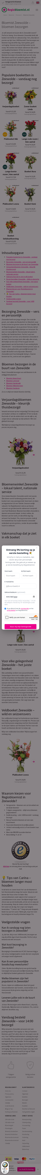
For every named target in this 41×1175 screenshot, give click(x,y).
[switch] (5, 1171)
